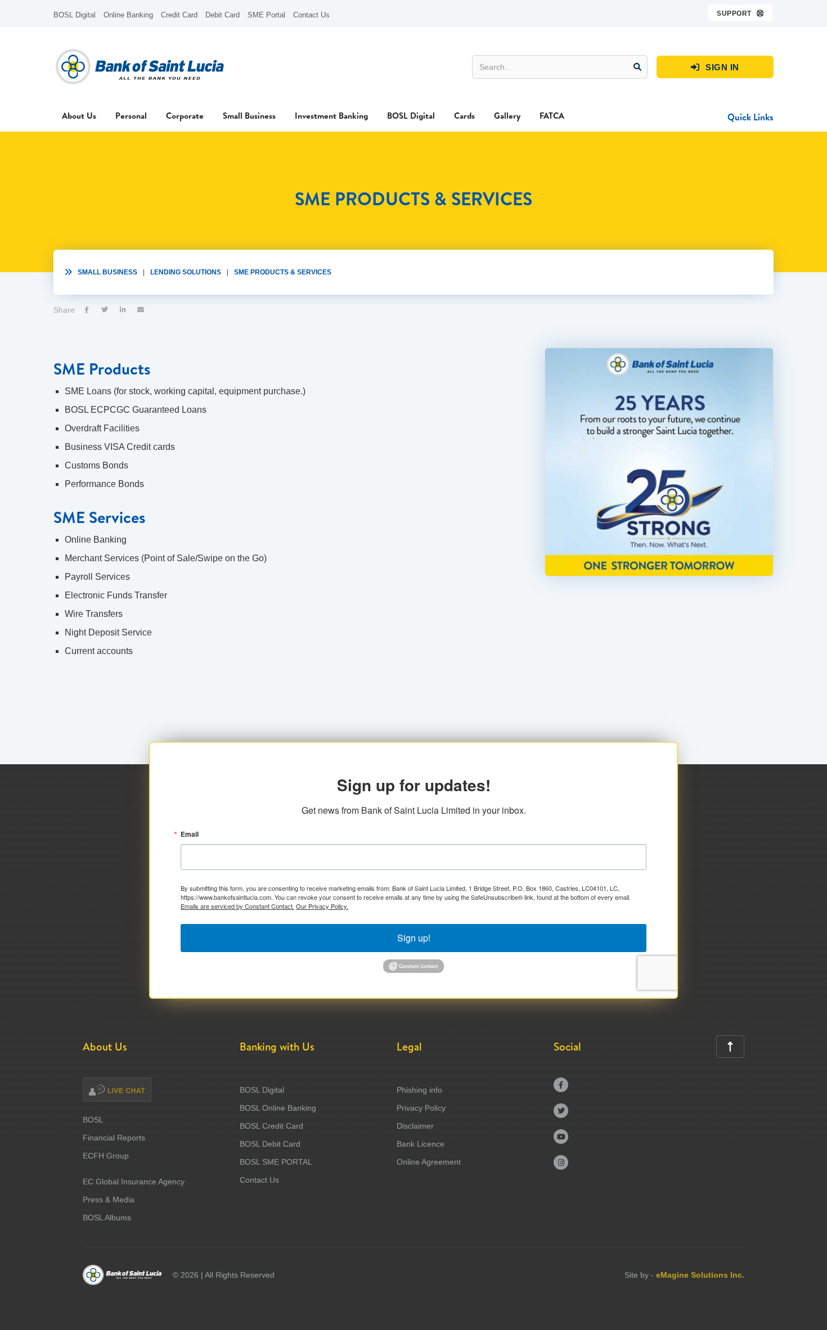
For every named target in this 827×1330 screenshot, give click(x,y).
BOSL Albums (107, 1217)
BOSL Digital (74, 15)
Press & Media (108, 1199)
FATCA (552, 115)
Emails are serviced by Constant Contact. (237, 905)
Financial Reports (114, 1137)
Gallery (507, 115)
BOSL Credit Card (271, 1125)
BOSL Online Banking (278, 1107)
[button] (741, 12)
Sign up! (413, 937)
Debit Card (222, 15)
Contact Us (311, 15)
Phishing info (419, 1089)
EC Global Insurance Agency (134, 1181)
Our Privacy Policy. (322, 905)
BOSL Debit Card (270, 1143)
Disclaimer (415, 1125)
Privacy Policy (421, 1107)
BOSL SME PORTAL (276, 1161)
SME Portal (266, 15)
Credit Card (179, 15)
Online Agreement (429, 1161)
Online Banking (128, 15)
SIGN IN (715, 67)
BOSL (93, 1119)
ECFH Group (106, 1155)
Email (190, 834)
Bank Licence (420, 1143)
